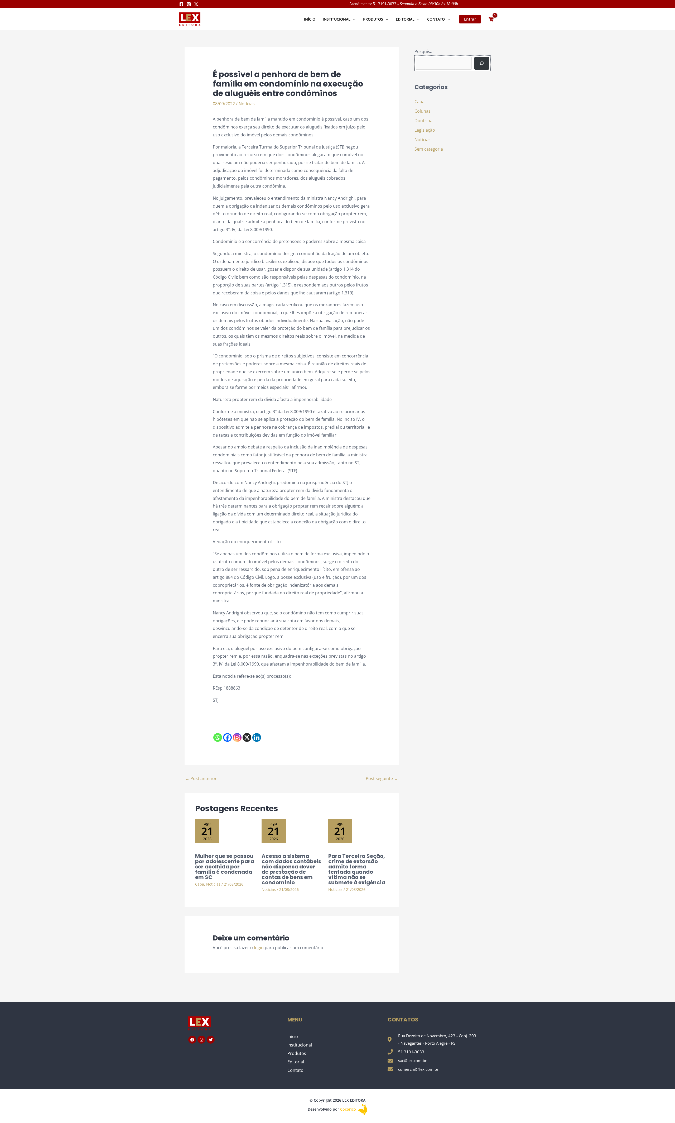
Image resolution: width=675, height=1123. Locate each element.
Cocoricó (348, 1109)
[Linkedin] (256, 737)
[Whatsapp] (217, 737)
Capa (199, 884)
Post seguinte (382, 778)
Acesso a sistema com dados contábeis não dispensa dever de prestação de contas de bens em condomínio (291, 869)
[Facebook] (181, 4)
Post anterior (201, 778)
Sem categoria (428, 149)
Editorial (295, 1062)
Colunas (422, 111)
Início (292, 1036)
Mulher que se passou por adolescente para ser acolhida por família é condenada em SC (224, 866)
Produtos (296, 1053)
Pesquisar (424, 51)
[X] (247, 737)
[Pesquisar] (481, 63)
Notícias (247, 104)
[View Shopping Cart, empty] (491, 19)
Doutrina (423, 120)
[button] (353, 19)
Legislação (424, 130)
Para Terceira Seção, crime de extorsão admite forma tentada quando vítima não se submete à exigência (356, 869)
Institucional (299, 1045)
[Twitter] (196, 4)
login (259, 947)
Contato (295, 1070)
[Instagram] (189, 4)
